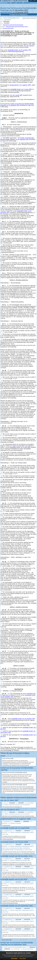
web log (20, 3)
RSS (8, 3)
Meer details (22, 958)
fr (34, 0)
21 (14, 10)
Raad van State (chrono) (8, 28)
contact (27, 3)
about (13, 3)
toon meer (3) (6, 940)
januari (21, 12)
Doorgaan (14, 958)
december (19, 10)
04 (16, 12)
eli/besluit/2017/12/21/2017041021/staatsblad (13, 24)
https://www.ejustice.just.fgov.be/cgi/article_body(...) (17, 26)
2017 (26, 10)
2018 (26, 12)
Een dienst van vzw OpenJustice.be (19, 14)
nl (31, 0)
